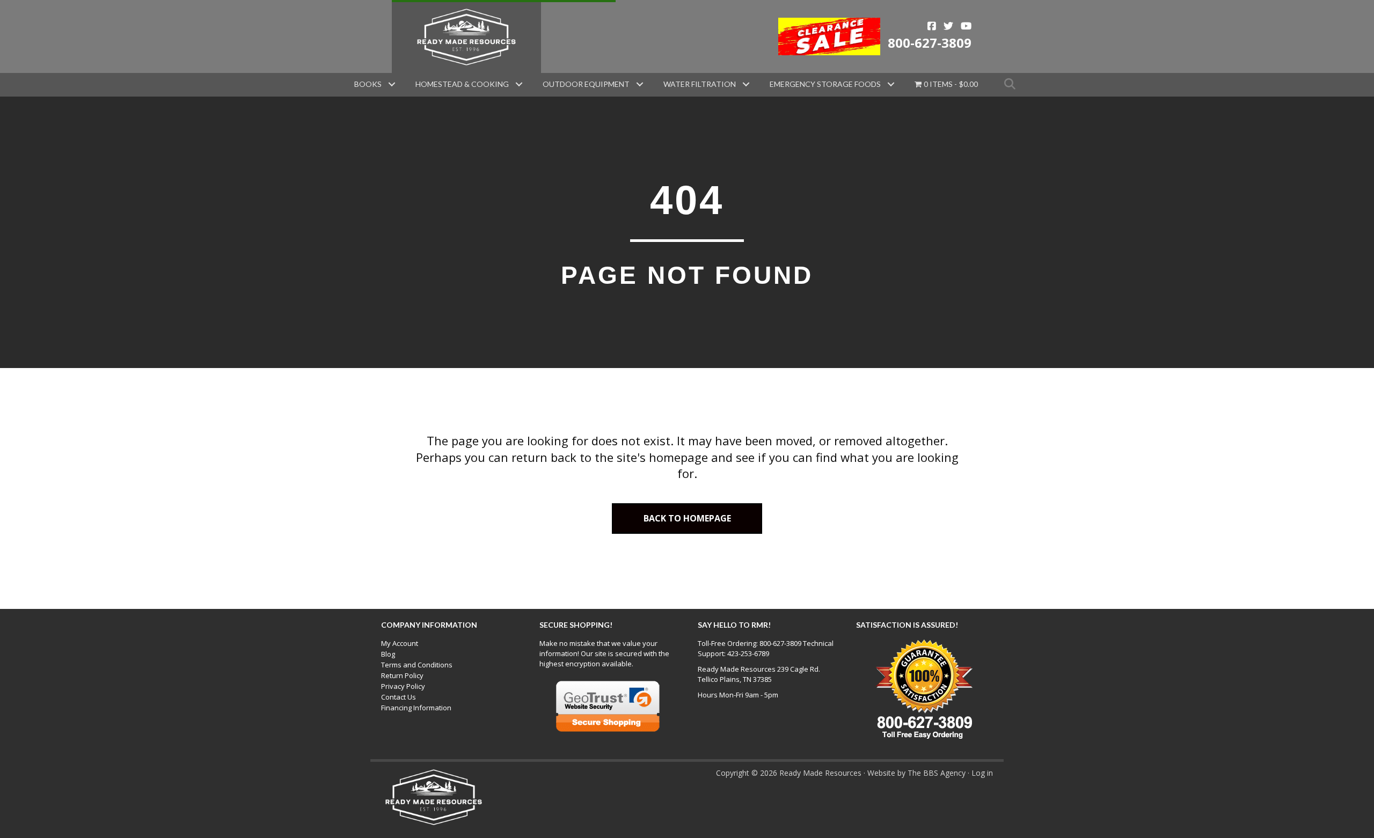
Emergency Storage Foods (825, 84)
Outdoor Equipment (586, 84)
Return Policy (402, 675)
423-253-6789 (748, 653)
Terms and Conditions (416, 665)
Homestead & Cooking (462, 84)
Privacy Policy (403, 686)
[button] (392, 84)
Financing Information (416, 707)
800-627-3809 (929, 43)
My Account (399, 643)
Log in (982, 773)
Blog (388, 654)
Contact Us (398, 697)
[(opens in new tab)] (829, 35)
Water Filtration (699, 84)
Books (368, 84)
